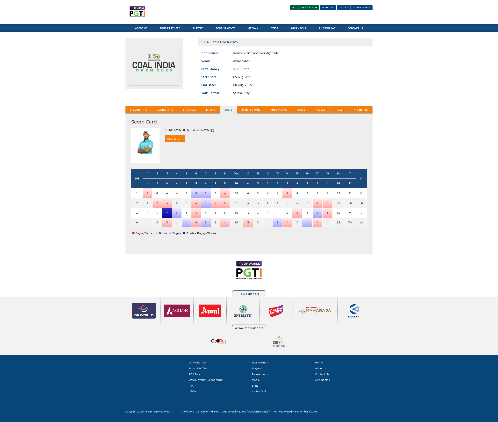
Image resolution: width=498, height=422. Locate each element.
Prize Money (279, 109)
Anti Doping (327, 28)
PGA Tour (194, 374)
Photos (320, 109)
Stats (274, 28)
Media (252, 28)
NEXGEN (343, 7)
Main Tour (328, 7)
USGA (192, 391)
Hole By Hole (251, 109)
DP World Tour (198, 362)
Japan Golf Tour (198, 368)
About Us (141, 28)
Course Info (165, 109)
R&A (191, 385)
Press (338, 109)
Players (198, 28)
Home (319, 362)
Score (228, 109)
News (301, 109)
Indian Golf (298, 28)
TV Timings (360, 109)
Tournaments (225, 28)
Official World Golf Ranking (206, 379)
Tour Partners (170, 28)
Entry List (189, 109)
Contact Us (355, 28)
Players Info (138, 109)
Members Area (362, 7)
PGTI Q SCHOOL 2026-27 (304, 7)
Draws (210, 109)
